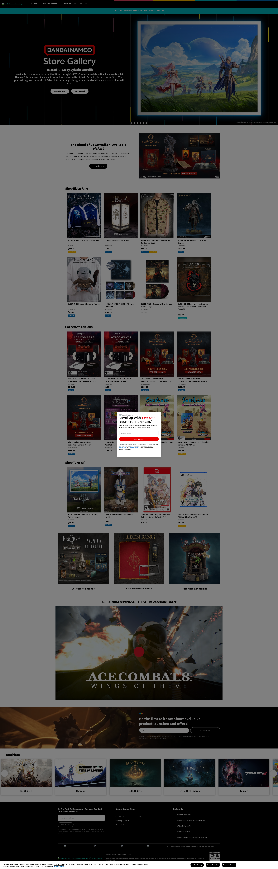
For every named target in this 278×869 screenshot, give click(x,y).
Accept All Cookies (229, 865)
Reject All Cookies (213, 865)
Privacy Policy (59, 867)
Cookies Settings (197, 865)
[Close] (274, 864)
